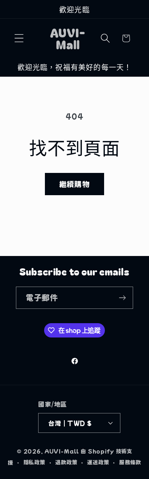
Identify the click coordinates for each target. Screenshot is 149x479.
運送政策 (98, 462)
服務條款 (130, 462)
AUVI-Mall (62, 451)
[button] (19, 38)
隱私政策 (34, 462)
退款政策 (66, 462)
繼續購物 (74, 183)
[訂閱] (122, 298)
